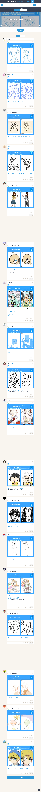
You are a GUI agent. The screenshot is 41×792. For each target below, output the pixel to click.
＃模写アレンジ (11, 313)
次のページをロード (20, 777)
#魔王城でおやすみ (23, 427)
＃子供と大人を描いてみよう (20, 66)
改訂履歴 (28, 1)
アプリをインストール (23, 10)
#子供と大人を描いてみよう (19, 101)
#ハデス (28, 427)
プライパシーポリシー (19, 1)
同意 (32, 1)
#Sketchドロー (10, 101)
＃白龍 (9, 315)
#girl (20, 595)
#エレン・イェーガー (14, 526)
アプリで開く (16, 10)
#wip (14, 173)
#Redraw (9, 595)
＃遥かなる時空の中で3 (12, 314)
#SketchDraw (10, 173)
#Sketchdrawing (16, 595)
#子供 (31, 427)
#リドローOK (10, 66)
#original (22, 595)
